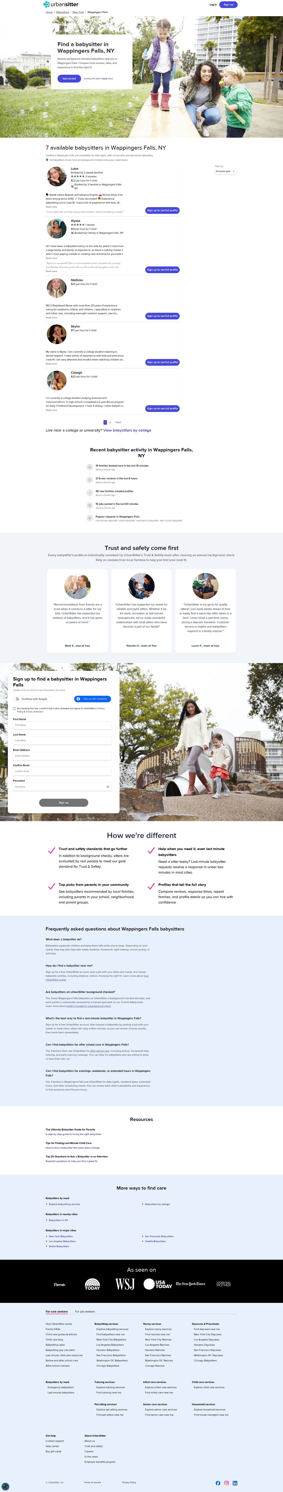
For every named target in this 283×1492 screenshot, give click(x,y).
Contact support (55, 1441)
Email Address (21, 750)
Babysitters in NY (58, 1220)
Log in (213, 4)
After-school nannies (57, 1365)
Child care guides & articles (61, 1334)
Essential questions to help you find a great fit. (72, 1161)
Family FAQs (53, 1329)
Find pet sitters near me (109, 1414)
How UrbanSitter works (59, 1324)
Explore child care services (209, 1387)
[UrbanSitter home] (61, 4)
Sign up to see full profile (162, 210)
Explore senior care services (161, 1409)
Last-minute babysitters (61, 1392)
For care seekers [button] (57, 1311)
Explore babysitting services (64, 1204)
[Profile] (56, 178)
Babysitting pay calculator (60, 1350)
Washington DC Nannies (159, 1360)
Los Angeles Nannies (157, 1345)
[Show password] (107, 787)
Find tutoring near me (108, 1392)
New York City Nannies (158, 1339)
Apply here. (107, 78)
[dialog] (5, 1486)
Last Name (19, 734)
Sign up (228, 4)
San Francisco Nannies (158, 1355)
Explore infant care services (161, 1387)
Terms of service (92, 1482)
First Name (19, 719)
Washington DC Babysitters (112, 1360)
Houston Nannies (155, 1350)
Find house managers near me (211, 1414)
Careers (89, 1451)
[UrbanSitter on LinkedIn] (233, 1483)
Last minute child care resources (64, 1355)
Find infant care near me (159, 1392)
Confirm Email (21, 765)
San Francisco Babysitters (159, 1236)
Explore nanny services (158, 1329)
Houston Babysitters (107, 1350)
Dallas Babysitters (59, 1246)
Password (19, 780)
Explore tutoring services (110, 1387)
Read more (51, 206)
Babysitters (62, 12)
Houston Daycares (204, 1345)
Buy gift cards (53, 1451)
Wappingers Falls (98, 12)
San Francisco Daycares (207, 1350)
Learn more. (122, 160)
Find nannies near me (157, 1334)
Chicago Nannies (155, 1365)
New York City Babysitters (111, 1339)
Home (49, 12)
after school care (99, 1051)
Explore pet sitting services (111, 1409)
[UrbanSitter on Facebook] (216, 1483)
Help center (52, 1446)
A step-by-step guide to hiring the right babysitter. (74, 1134)
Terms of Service (34, 711)
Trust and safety (94, 1446)
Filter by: (219, 166)
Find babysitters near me (110, 1334)
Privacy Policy (129, 1482)
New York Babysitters (61, 1236)
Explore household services (209, 1409)
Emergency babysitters (61, 1387)
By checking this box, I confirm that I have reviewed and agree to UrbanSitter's (61, 710)
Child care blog (54, 1339)
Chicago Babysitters (107, 1365)
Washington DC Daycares (208, 1355)
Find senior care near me (159, 1414)
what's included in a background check (88, 1006)
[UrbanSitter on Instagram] (224, 1483)
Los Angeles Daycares (206, 1339)
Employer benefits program (100, 1462)
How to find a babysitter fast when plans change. (73, 1147)
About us (90, 1441)
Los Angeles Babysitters (62, 1241)
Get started (69, 78)
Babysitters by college (157, 1204)
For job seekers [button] (85, 1311)
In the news (91, 1456)
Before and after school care (62, 1360)
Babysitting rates (55, 1345)
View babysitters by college (127, 430)
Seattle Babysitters (155, 1241)
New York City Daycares (207, 1334)
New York (78, 12)
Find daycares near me (207, 1329)
